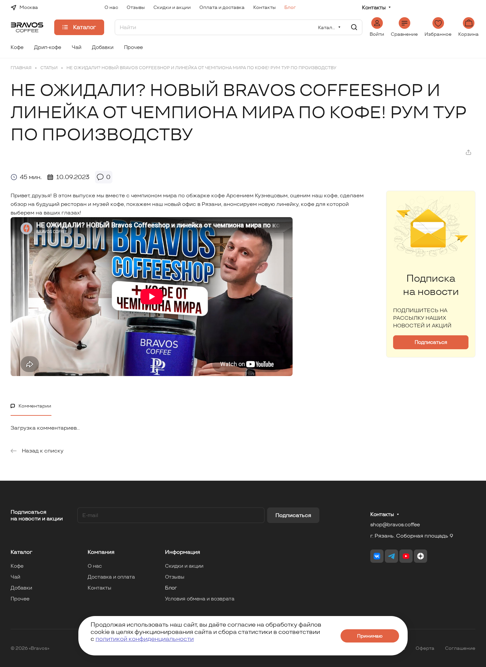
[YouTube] (406, 556)
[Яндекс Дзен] (420, 556)
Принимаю (370, 636)
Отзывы (174, 576)
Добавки (21, 587)
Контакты (374, 8)
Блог (171, 587)
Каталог (21, 552)
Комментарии (35, 406)
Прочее (20, 598)
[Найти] (354, 27)
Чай (15, 576)
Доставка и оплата (111, 576)
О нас (95, 565)
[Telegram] (391, 556)
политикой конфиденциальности (145, 639)
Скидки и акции (184, 565)
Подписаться (293, 515)
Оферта (425, 648)
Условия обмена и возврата (199, 598)
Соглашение (460, 648)
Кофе (17, 565)
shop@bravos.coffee (395, 524)
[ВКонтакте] (377, 556)
